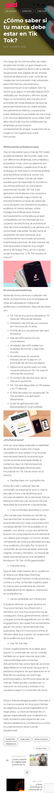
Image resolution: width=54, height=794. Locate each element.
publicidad (25, 739)
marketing (10, 739)
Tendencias (11, 744)
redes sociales (41, 739)
